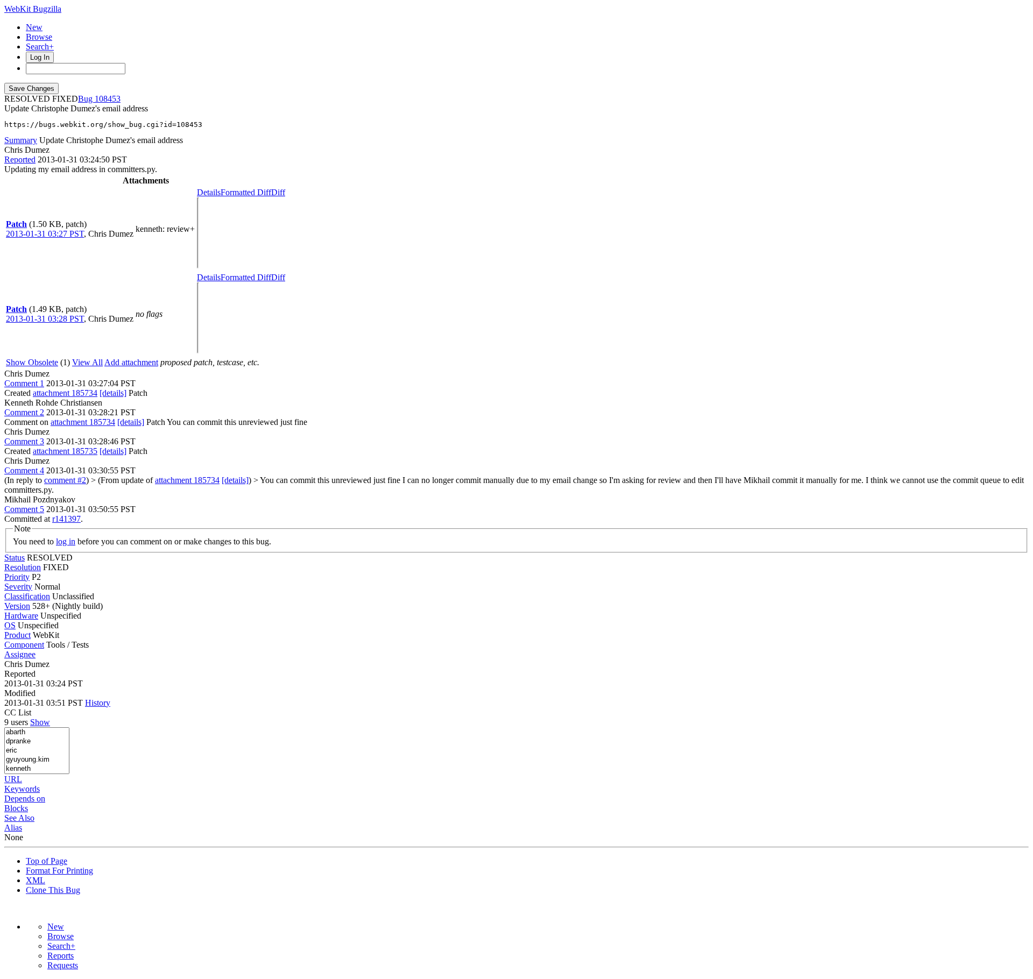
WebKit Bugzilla (32, 8)
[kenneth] (37, 769)
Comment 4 (24, 470)
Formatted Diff (246, 192)
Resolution (22, 567)
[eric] (37, 750)
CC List (17, 712)
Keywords (22, 788)
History (97, 702)
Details (209, 192)
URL (13, 779)
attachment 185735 (65, 451)
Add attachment (131, 362)
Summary (20, 140)
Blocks (16, 808)
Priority (17, 576)
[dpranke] (37, 741)
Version (17, 606)
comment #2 (65, 480)
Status (14, 557)
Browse (39, 36)
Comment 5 (24, 509)
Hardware (21, 615)
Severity (18, 586)
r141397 (66, 518)
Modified (20, 693)
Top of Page (46, 861)
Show (40, 722)
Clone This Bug (53, 890)
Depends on (24, 798)
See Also (19, 817)
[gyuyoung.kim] (37, 759)
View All (87, 362)
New (34, 27)
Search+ (40, 46)
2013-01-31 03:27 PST (45, 233)
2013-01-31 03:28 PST (45, 318)
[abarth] (37, 732)
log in (65, 541)
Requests (62, 965)
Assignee (20, 654)
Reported (20, 159)
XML (35, 880)
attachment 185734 (65, 393)
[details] (113, 393)
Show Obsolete (32, 362)
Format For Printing (59, 870)
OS (10, 625)
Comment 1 (24, 383)
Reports (60, 955)
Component (24, 644)
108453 (108, 98)
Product (17, 635)
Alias (13, 827)
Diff (278, 192)
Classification (27, 596)
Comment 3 (24, 441)
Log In (39, 57)
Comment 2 (24, 412)
